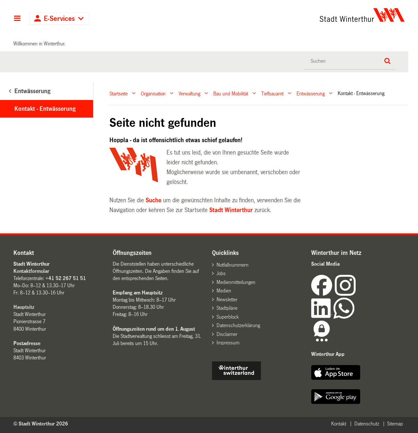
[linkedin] (322, 317)
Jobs (221, 273)
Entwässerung (311, 93)
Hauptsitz (23, 307)
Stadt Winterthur (231, 210)
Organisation (153, 93)
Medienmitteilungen (236, 282)
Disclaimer (227, 334)
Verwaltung (189, 93)
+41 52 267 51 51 (65, 278)
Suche (153, 200)
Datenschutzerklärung (238, 325)
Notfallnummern (233, 265)
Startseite (118, 93)
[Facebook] (323, 294)
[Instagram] (345, 294)
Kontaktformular (31, 271)
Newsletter (227, 299)
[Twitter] (356, 294)
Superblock (228, 317)
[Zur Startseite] (301, 15)
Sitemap (395, 423)
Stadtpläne (227, 308)
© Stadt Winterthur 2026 (40, 423)
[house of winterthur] (236, 378)
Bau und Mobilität (230, 93)
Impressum (228, 342)
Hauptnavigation (17, 19)
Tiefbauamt (272, 93)
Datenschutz (366, 423)
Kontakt (338, 423)
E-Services (59, 19)
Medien (224, 290)
